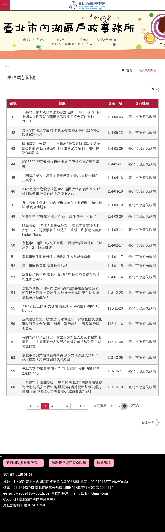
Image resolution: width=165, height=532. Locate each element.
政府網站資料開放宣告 (23, 463)
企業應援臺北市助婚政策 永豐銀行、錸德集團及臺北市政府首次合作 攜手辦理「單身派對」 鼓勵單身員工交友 (62, 323)
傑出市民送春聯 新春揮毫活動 (44, 265)
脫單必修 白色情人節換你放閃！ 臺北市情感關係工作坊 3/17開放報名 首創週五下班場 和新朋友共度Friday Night (62, 230)
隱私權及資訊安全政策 (69, 463)
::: (1, 456)
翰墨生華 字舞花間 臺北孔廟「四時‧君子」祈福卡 (59, 216)
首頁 (129, 70)
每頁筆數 (100, 406)
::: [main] (7, 67)
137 (82, 406)
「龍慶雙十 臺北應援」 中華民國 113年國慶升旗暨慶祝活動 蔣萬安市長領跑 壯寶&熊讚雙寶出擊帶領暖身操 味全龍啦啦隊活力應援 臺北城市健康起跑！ (62, 387)
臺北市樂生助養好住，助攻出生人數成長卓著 (56, 256)
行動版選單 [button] (5, 5)
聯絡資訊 (104, 463)
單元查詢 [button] (154, 89)
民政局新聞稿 (147, 70)
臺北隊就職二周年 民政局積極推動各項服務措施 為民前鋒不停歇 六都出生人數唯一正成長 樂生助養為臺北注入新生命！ (60, 292)
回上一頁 (148, 422)
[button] (124, 406)
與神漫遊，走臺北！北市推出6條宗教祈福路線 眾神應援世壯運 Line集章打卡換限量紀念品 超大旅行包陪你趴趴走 (61, 148)
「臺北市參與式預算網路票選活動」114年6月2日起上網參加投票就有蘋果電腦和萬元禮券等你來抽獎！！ (61, 116)
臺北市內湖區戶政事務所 (87, 5)
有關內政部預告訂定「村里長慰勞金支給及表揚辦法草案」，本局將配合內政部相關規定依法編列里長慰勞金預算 (61, 341)
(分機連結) (120, 482)
